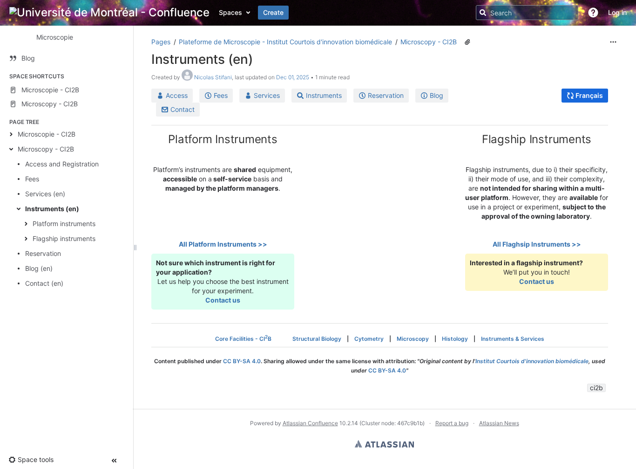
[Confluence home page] (109, 12)
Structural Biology (316, 338)
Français (588, 95)
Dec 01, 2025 (292, 77)
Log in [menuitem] (617, 12)
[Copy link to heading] (280, 140)
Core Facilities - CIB (243, 338)
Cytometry (369, 338)
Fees (32, 179)
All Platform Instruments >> (223, 244)
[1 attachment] (467, 42)
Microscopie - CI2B (46, 134)
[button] (593, 12)
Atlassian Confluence (310, 423)
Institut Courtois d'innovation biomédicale (532, 361)
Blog (435, 95)
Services (266, 95)
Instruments (323, 95)
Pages (160, 42)
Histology (455, 338)
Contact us (222, 300)
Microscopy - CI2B (46, 149)
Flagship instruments (64, 238)
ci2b (596, 388)
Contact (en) (44, 283)
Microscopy (413, 338)
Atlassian (384, 444)
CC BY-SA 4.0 (242, 361)
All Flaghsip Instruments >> (537, 244)
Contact (182, 109)
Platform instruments (64, 224)
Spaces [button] (230, 12)
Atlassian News (499, 423)
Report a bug (451, 423)
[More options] (613, 42)
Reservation (43, 253)
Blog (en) (39, 268)
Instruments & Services (512, 338)
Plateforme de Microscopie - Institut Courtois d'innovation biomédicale (285, 42)
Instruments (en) (52, 209)
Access (176, 95)
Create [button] (273, 12)
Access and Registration (62, 164)
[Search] (483, 12)
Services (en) (45, 194)
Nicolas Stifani (213, 77)
